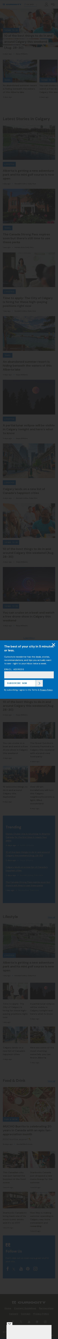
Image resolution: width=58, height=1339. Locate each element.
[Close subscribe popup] (53, 644)
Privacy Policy (46, 690)
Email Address (14, 669)
